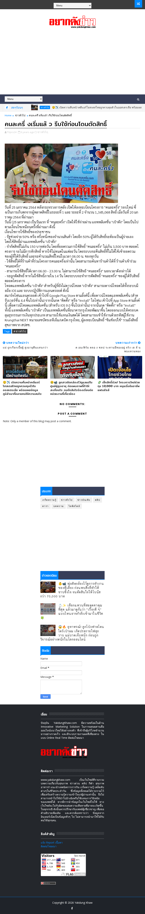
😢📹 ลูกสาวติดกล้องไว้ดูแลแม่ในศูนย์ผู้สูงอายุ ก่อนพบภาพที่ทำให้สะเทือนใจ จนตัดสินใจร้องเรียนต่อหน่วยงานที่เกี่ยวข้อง (71, 388)
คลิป (97, 499)
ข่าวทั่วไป (34, 107)
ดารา (45, 506)
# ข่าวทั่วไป (20, 331)
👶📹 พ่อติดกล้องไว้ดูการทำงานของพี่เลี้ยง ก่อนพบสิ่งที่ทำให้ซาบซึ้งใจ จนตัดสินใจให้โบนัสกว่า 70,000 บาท (72, 590)
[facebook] (72, 908)
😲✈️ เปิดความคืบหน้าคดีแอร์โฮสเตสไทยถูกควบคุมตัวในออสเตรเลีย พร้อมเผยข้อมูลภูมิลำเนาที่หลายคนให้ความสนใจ (22, 388)
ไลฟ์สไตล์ (74, 506)
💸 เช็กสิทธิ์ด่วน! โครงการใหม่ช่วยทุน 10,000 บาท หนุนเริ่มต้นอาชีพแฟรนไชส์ (119, 386)
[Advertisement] (72, 62)
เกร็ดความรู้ (49, 499)
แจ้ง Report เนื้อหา (52, 842)
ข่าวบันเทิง (83, 499)
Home (8, 115)
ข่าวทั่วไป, (43, 132)
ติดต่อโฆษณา (48, 846)
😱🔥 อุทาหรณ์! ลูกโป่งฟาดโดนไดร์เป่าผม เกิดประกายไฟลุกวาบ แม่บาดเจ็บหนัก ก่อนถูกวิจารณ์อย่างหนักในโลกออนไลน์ (72, 633)
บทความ (58, 506)
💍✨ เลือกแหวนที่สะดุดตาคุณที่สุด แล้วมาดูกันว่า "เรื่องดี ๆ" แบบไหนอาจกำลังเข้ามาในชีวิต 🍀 (71, 611)
